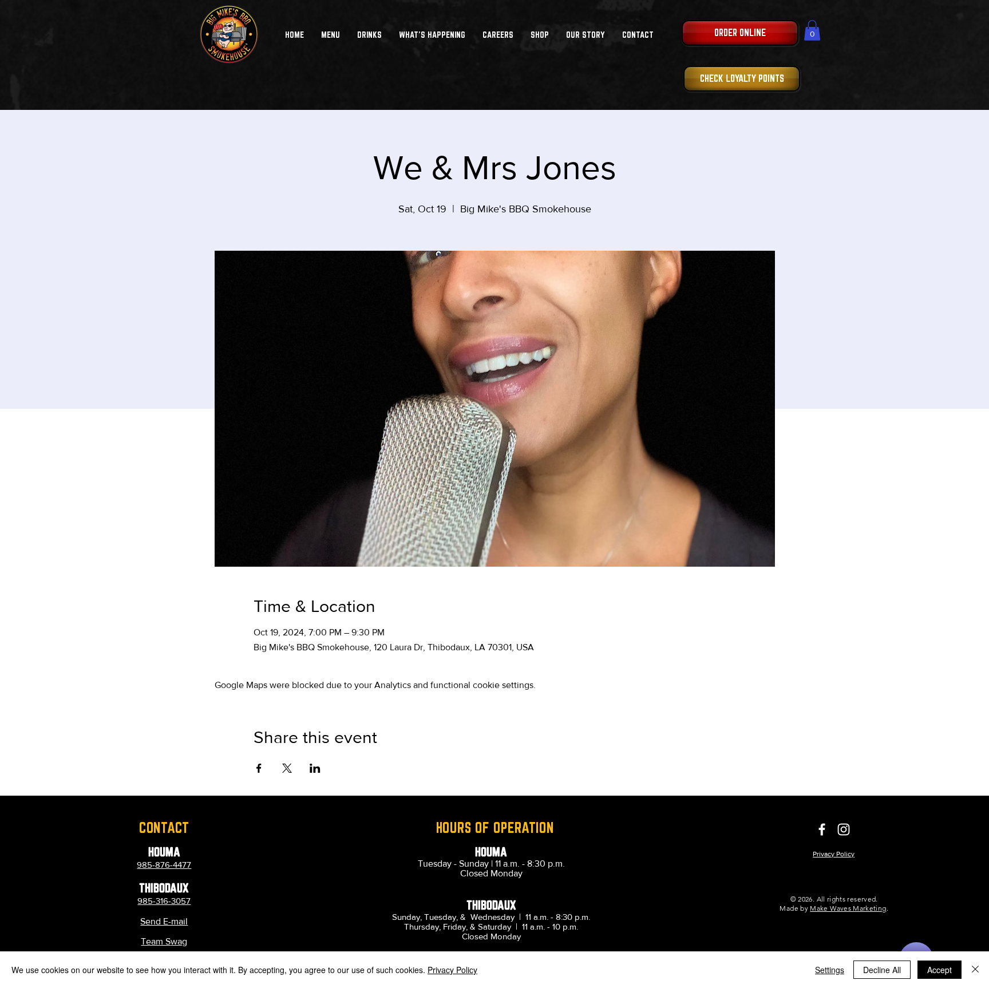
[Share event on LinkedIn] (315, 768)
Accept (939, 969)
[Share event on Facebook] (259, 768)
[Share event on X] (287, 768)
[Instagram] (844, 829)
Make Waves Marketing (848, 908)
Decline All (882, 969)
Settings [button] (829, 969)
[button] (330, 34)
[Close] (975, 970)
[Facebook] (822, 829)
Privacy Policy (452, 969)
